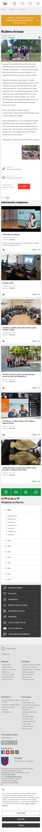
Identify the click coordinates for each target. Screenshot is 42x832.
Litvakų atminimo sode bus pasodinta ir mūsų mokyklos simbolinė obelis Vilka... (19, 469)
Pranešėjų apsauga (28, 716)
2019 (9, 574)
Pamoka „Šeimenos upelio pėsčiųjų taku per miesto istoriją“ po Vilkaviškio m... (18, 375)
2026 (9, 510)
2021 (9, 563)
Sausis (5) (11, 535)
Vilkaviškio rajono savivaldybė (24, 761)
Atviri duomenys (27, 728)
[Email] (17, 752)
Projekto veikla (8, 283)
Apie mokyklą (6, 665)
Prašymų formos (15, 588)
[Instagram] (12, 752)
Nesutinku (21, 819)
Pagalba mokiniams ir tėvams (31, 669)
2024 (9, 546)
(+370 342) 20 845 (9, 775)
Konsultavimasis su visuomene (28, 708)
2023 (9, 552)
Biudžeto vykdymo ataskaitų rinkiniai (11, 701)
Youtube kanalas (15, 628)
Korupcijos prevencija (28, 721)
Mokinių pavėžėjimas (28, 672)
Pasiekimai (12, 617)
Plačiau (34, 250)
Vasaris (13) (12, 531)
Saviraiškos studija (16, 611)
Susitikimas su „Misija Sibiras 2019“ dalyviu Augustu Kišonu (18, 422)
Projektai (12, 594)
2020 (9, 568)
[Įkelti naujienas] (14, 3)
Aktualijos (22, 9)
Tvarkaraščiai (10, 649)
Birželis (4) (11, 519)
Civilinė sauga (26, 724)
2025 (9, 541)
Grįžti (7, 198)
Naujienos (12, 9)
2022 (9, 557)
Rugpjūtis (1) (12, 516)
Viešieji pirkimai (7, 712)
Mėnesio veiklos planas (18, 605)
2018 (9, 579)
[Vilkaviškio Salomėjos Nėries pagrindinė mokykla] (5, 3)
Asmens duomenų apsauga (30, 705)
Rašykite (6, 742)
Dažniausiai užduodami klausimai (29, 713)
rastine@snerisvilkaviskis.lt (13, 777)
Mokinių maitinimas (28, 674)
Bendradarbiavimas (8, 677)
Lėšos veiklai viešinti (8, 707)
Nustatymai (21, 813)
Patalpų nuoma (26, 677)
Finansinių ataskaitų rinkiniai (11, 704)
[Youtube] (7, 752)
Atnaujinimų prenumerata (19, 634)
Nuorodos (25, 700)
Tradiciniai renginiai (8, 674)
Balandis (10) (12, 525)
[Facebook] (3, 752)
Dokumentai (13, 599)
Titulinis (3, 9)
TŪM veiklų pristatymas (11, 234)
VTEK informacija (27, 719)
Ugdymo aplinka (7, 667)
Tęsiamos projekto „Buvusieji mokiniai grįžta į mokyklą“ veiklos (19, 329)
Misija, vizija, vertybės (9, 669)
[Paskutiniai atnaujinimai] (22, 3)
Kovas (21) (11, 528)
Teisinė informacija (28, 726)
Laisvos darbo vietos (17, 622)
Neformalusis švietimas (29, 667)
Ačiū (23, 186)
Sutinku (21, 825)
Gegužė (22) (12, 522)
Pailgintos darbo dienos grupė (31, 665)
